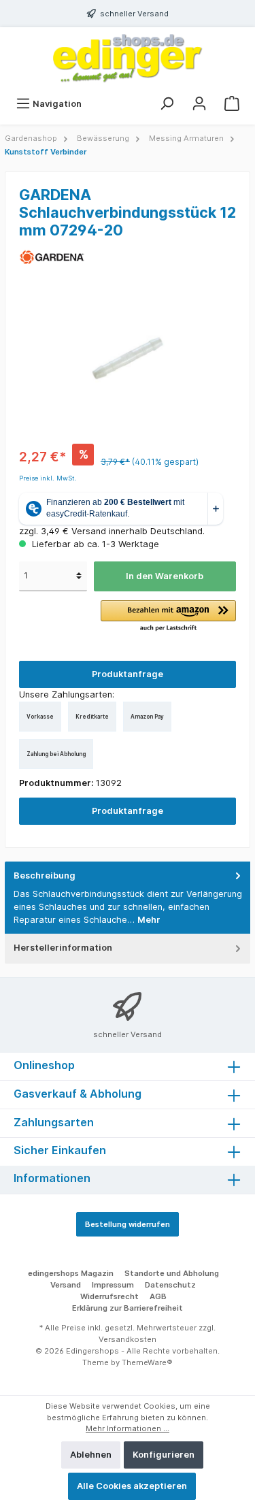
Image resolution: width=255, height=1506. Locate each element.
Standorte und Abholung (171, 1273)
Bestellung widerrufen (127, 1224)
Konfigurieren (163, 1455)
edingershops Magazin (71, 1273)
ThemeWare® (147, 1362)
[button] (168, 616)
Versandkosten (127, 1339)
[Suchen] (166, 104)
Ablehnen (91, 1455)
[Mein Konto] (199, 104)
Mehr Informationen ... (127, 1428)
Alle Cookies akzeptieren (132, 1486)
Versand (65, 1285)
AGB (158, 1296)
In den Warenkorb (164, 576)
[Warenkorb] (232, 104)
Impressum (113, 1285)
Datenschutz (170, 1285)
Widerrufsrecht (109, 1296)
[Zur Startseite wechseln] (127, 58)
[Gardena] (52, 256)
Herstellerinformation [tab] (63, 948)
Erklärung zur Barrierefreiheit (127, 1308)
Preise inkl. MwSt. (48, 478)
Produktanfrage (127, 674)
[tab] (127, 898)
